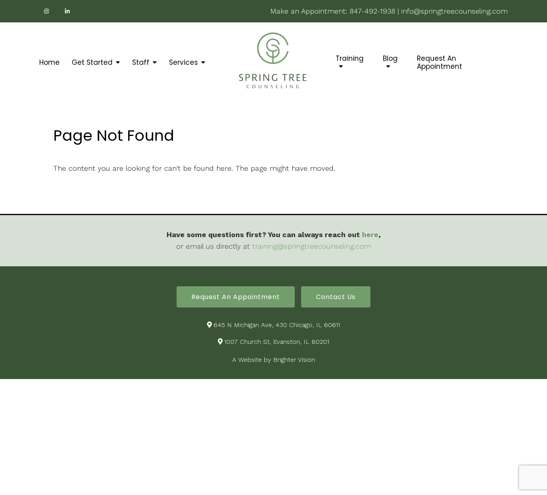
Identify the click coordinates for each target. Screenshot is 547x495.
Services (183, 62)
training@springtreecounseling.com (311, 246)
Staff (140, 62)
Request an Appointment (235, 296)
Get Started (92, 62)
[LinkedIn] (67, 11)
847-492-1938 (372, 11)
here (370, 234)
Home (49, 62)
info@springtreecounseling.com (454, 11)
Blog (390, 58)
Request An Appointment (439, 62)
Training (350, 58)
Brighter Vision (294, 359)
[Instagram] (46, 11)
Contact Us (336, 296)
